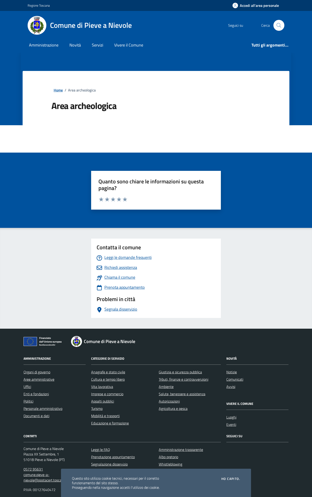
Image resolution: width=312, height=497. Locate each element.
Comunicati (234, 379)
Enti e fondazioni (36, 394)
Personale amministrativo (43, 408)
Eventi (231, 424)
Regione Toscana (39, 5)
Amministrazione (43, 45)
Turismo (97, 408)
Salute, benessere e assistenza (182, 394)
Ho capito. (230, 478)
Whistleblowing (170, 464)
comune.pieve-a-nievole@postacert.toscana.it (46, 477)
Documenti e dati (36, 416)
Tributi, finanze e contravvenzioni (183, 379)
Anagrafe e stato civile (108, 372)
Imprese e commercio (107, 394)
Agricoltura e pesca (173, 408)
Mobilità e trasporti (105, 416)
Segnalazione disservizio (109, 464)
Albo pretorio (168, 457)
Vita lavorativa (102, 386)
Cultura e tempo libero (108, 379)
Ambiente (166, 386)
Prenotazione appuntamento (113, 457)
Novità (75, 45)
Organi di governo (37, 372)
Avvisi (230, 386)
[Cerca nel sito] (278, 25)
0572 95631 (33, 469)
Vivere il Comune (128, 45)
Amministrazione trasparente (181, 449)
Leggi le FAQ (100, 449)
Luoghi (231, 417)
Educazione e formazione (110, 423)
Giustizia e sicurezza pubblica (180, 372)
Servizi (97, 45)
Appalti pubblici (102, 401)
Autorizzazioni (169, 401)
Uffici (27, 386)
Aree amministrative (39, 379)
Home (58, 90)
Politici (28, 401)
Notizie (231, 372)
